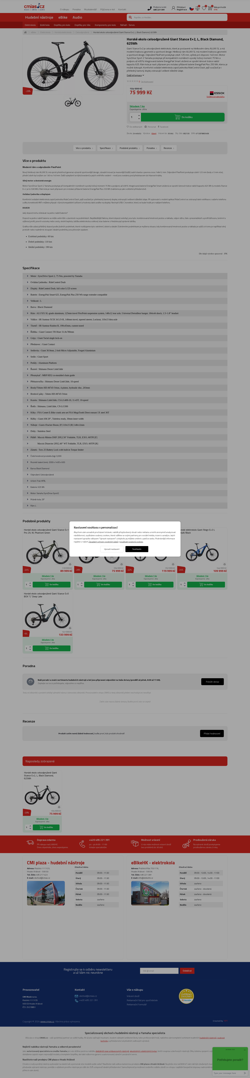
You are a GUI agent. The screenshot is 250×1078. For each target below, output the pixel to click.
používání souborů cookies (131, 541)
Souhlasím (136, 549)
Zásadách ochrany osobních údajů (103, 541)
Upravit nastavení (111, 549)
